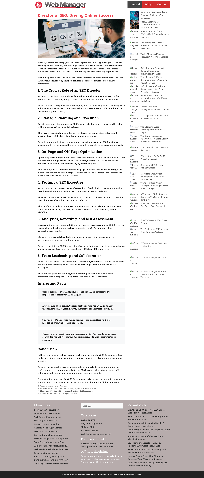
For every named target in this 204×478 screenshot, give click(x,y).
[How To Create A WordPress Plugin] (134, 223)
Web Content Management (47, 417)
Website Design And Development (51, 438)
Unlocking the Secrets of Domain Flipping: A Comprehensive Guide (152, 71)
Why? (149, 4)
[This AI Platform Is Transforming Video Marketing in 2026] (134, 25)
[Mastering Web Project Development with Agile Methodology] (134, 176)
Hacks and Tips (89, 419)
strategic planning (76, 388)
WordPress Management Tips (49, 442)
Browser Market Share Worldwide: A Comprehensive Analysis (154, 34)
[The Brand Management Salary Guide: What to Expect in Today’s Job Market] (134, 140)
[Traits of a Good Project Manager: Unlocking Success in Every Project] (134, 187)
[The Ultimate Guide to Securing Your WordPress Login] (134, 129)
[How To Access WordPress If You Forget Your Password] (134, 210)
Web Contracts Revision (46, 431)
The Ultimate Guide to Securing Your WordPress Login (152, 130)
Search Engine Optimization (48, 435)
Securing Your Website (45, 420)
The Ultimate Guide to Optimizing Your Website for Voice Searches (154, 80)
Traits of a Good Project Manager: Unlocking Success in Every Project (154, 186)
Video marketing (89, 430)
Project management (91, 423)
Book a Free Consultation (46, 409)
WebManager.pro (93, 474)
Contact (162, 4)
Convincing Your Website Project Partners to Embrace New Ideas (153, 45)
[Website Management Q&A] (134, 263)
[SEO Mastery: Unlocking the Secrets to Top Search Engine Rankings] (134, 197)
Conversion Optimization (47, 424)
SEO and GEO (87, 427)
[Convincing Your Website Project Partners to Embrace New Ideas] (134, 47)
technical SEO (91, 388)
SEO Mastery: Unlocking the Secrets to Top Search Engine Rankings (154, 197)
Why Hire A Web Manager (47, 413)
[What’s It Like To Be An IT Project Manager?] (134, 159)
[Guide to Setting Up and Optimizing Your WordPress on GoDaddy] (134, 99)
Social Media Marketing (46, 453)
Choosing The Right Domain (48, 427)
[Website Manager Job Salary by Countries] (134, 249)
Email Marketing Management (49, 456)
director (43, 388)
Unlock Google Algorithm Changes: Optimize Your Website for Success (152, 89)
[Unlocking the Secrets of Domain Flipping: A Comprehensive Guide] (134, 71)
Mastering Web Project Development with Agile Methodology (67, 391)
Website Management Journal (53, 386)
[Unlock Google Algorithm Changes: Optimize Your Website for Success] (134, 89)
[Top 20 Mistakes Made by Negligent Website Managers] (134, 60)
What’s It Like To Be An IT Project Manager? (59, 393)
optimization (53, 388)
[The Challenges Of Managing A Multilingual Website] (134, 235)
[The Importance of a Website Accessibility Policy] (134, 119)
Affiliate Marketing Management (51, 445)
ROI (61, 388)
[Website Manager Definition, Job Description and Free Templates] (134, 278)
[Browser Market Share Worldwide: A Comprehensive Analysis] (134, 35)
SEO (65, 388)
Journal (135, 4)
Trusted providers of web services (51, 463)
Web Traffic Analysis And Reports (51, 449)
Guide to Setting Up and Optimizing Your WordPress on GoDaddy (153, 98)
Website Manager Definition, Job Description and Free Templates (153, 274)
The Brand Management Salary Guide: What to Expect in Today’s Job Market (154, 139)
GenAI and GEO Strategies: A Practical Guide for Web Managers (153, 15)
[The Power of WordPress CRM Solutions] (134, 150)
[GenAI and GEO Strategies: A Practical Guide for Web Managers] (134, 15)
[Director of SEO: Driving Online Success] (134, 168)
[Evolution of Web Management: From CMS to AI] (134, 109)
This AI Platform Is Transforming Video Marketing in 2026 (150, 25)
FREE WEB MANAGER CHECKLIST (51, 460)
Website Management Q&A (153, 257)
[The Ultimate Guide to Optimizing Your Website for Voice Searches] (134, 80)
